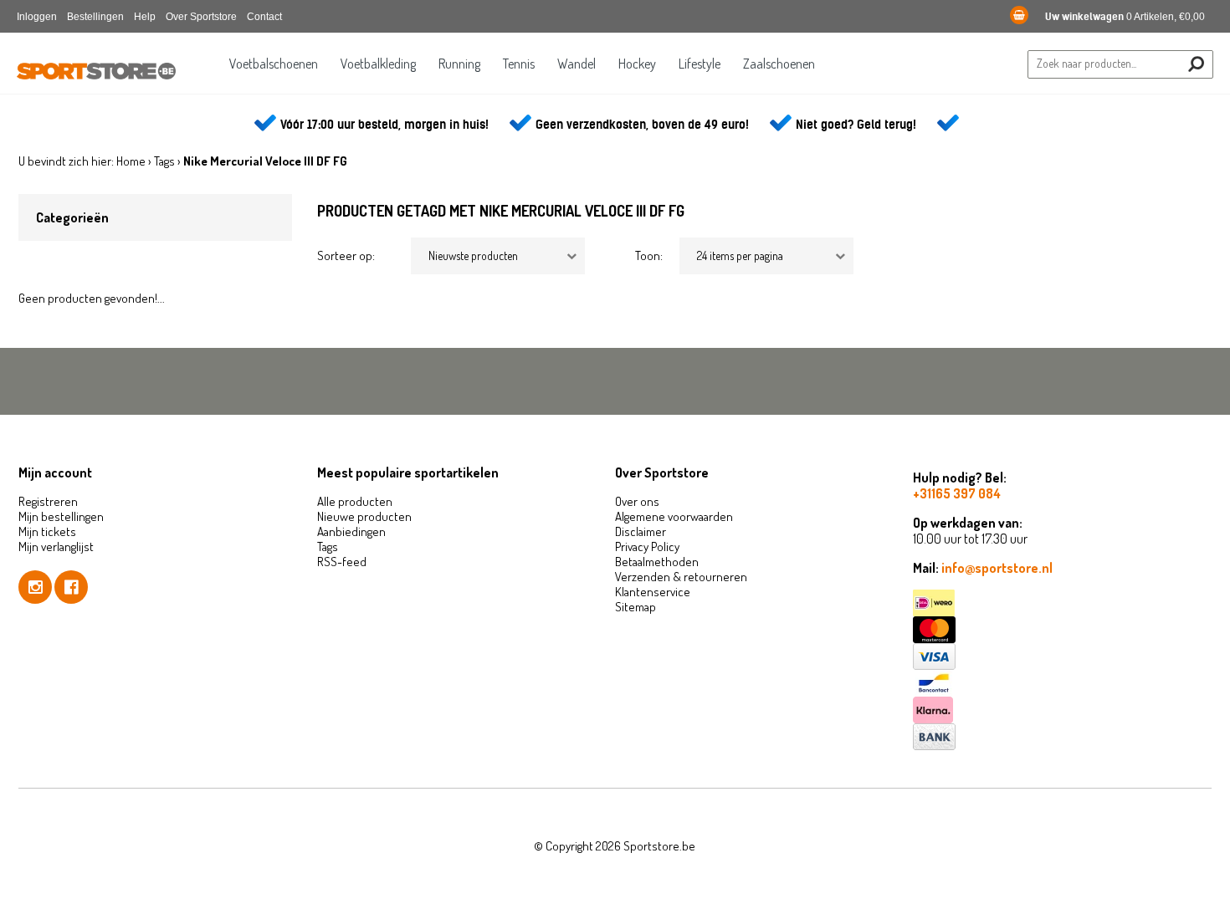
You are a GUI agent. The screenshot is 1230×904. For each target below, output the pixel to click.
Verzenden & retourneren (681, 577)
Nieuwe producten (364, 516)
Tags (164, 161)
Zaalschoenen (779, 63)
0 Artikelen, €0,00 (1125, 17)
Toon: (649, 255)
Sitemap (635, 607)
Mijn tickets (47, 531)
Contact (264, 17)
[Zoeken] (1196, 64)
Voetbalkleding (378, 63)
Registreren (48, 501)
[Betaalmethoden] (1062, 603)
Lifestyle (699, 63)
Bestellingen (95, 17)
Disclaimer (640, 531)
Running (459, 63)
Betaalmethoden (657, 561)
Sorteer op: (346, 255)
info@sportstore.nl (997, 567)
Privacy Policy (647, 546)
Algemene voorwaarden (674, 516)
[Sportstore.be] (96, 76)
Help (145, 17)
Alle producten (354, 501)
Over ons (637, 501)
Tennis (519, 63)
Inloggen (37, 17)
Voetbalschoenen (273, 63)
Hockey (637, 63)
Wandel (576, 63)
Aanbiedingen (351, 531)
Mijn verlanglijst (56, 546)
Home (131, 161)
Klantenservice (652, 592)
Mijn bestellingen (61, 516)
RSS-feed (341, 561)
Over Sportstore (201, 17)
